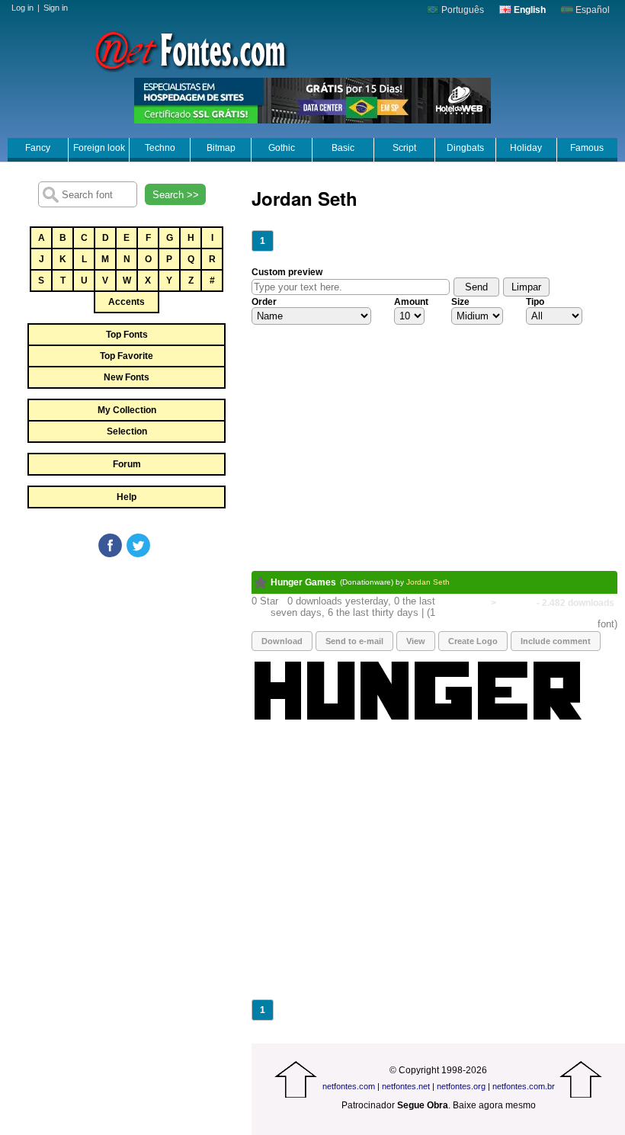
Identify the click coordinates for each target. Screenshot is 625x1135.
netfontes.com (348, 1086)
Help (126, 497)
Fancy (37, 148)
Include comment (556, 641)
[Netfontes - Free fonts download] (190, 49)
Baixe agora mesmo (494, 1105)
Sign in (55, 7)
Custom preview (287, 272)
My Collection (127, 410)
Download (282, 641)
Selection (127, 431)
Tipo (535, 302)
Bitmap (221, 148)
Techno (160, 148)
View (415, 641)
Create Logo (473, 641)
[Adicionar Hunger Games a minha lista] (261, 582)
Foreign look (99, 148)
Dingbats (465, 148)
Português (461, 10)
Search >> (175, 194)
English (528, 10)
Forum (127, 464)
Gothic (281, 148)
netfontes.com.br (523, 1086)
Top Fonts (127, 334)
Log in (22, 7)
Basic (343, 148)
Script (404, 148)
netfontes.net (406, 1086)
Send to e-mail (354, 641)
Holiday (526, 148)
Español (591, 10)
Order (264, 302)
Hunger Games (303, 582)
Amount (411, 302)
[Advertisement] (126, 674)
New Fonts (126, 377)
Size (460, 302)
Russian (516, 603)
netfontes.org (461, 1086)
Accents (126, 302)
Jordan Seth (428, 582)
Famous (587, 148)
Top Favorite (126, 356)
